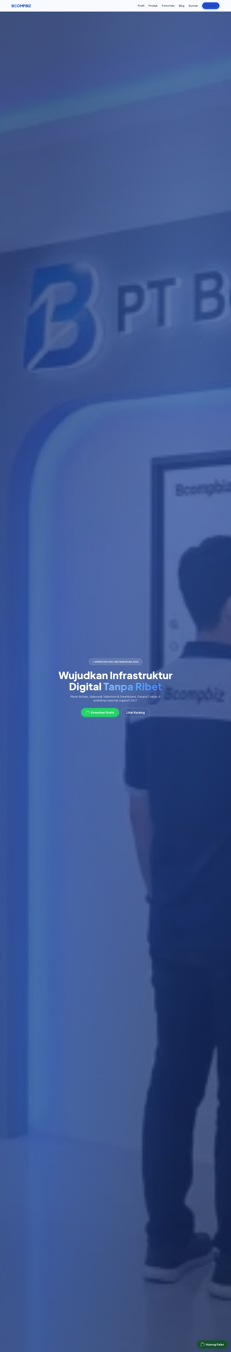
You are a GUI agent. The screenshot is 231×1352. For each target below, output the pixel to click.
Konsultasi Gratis (102, 712)
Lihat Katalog (136, 712)
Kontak (193, 5)
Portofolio (168, 5)
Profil (141, 5)
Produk (153, 5)
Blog (181, 5)
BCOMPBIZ (21, 5)
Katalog (211, 5)
